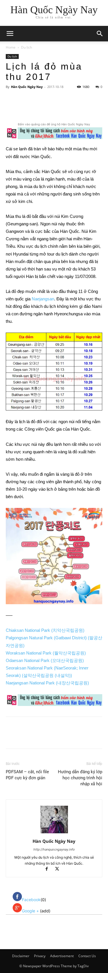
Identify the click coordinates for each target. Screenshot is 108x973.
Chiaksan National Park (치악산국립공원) (45, 630)
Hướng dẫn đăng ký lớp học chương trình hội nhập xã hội (80, 777)
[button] (100, 33)
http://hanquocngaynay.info (54, 849)
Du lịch (26, 47)
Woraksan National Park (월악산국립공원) (46, 652)
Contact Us (87, 955)
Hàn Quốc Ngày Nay (27, 87)
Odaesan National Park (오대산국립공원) (45, 660)
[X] (43, 108)
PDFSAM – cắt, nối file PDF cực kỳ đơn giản (27, 774)
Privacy (40, 955)
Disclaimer (20, 955)
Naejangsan (43, 298)
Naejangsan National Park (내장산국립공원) (47, 682)
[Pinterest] (56, 108)
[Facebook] (29, 108)
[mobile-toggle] (10, 33)
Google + (31, 910)
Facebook (31, 899)
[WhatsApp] (69, 108)
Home (11, 47)
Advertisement (62, 955)
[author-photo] (54, 833)
